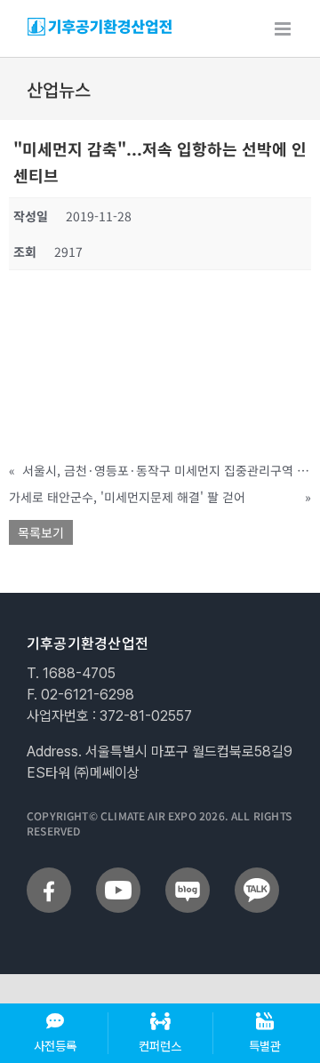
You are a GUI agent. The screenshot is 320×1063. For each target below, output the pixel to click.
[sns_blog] (187, 874)
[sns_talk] (257, 874)
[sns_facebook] (49, 874)
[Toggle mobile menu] (284, 29)
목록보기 (41, 532)
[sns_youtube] (118, 874)
